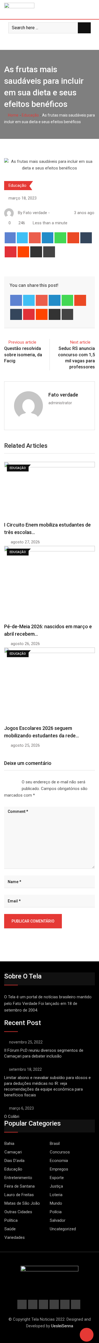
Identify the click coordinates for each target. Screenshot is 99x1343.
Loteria (56, 1194)
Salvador (57, 1220)
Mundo (56, 1203)
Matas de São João (22, 1203)
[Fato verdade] (58, 212)
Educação (30, 115)
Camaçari (13, 1152)
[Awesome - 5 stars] (19, 780)
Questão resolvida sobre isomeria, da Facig (23, 354)
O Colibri (11, 1116)
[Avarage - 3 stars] (11, 780)
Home (12, 115)
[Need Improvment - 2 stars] (6, 780)
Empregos (59, 1169)
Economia (59, 1160)
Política (11, 1220)
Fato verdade (63, 395)
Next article (80, 342)
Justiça (56, 1186)
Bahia (9, 1143)
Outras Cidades (18, 1211)
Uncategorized (63, 1228)
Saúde (10, 1228)
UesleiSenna (62, 1325)
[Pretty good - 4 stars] (15, 780)
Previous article (22, 342)
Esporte (57, 1177)
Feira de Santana (19, 1186)
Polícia (56, 1211)
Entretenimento (18, 1177)
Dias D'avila (14, 1160)
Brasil (55, 1143)
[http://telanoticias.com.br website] (53, 212)
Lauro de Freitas (19, 1194)
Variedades (14, 1237)
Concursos (60, 1152)
